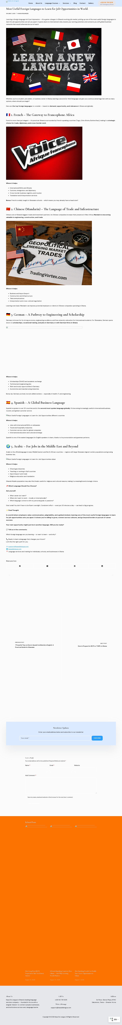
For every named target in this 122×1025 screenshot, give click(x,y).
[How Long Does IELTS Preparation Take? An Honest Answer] (36, 896)
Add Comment (30, 775)
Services (66, 3)
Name (27, 765)
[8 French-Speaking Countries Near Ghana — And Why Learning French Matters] (61, 896)
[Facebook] (20, 566)
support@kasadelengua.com (18, 547)
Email (52, 765)
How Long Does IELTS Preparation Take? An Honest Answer (34, 973)
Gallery (91, 3)
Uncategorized (23, 13)
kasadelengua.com (14, 549)
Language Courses (51, 3)
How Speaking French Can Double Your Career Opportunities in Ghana (85, 973)
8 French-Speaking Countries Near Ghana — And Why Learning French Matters (61, 973)
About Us (39, 3)
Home (30, 3)
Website (77, 765)
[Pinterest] (75, 566)
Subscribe (97, 738)
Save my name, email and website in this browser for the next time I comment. (50, 797)
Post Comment (34, 803)
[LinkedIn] (102, 566)
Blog (75, 3)
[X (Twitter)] (47, 566)
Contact (82, 3)
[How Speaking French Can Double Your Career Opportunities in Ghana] (86, 896)
